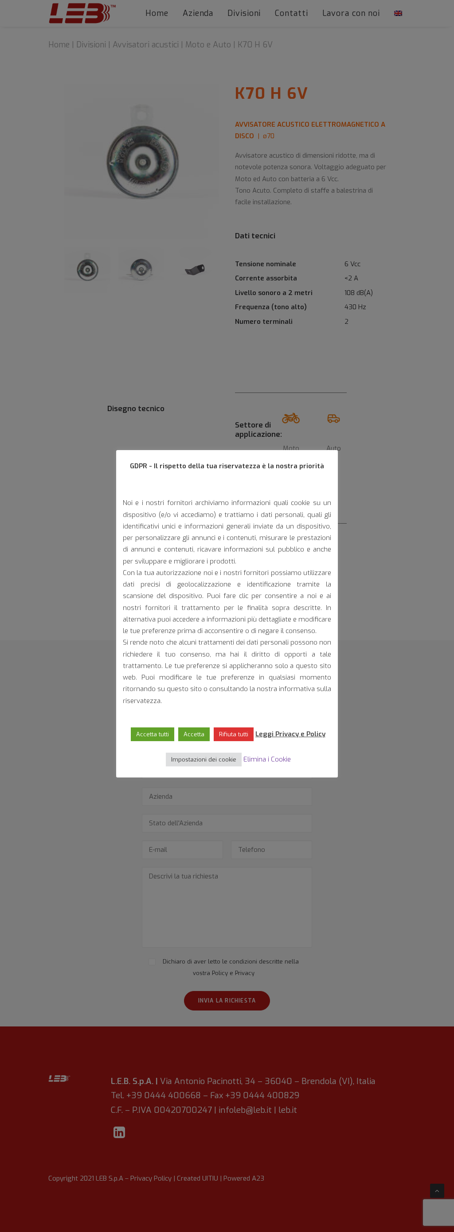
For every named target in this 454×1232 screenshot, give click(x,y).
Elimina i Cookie (267, 759)
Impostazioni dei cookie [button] (203, 759)
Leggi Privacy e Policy (290, 734)
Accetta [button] (194, 734)
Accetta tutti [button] (152, 734)
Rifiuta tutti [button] (233, 734)
